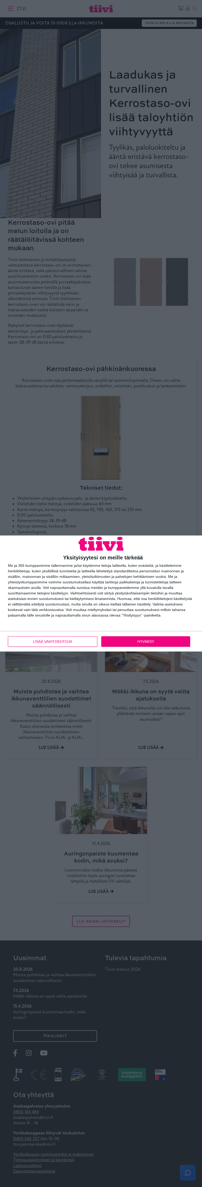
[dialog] (101, 593)
